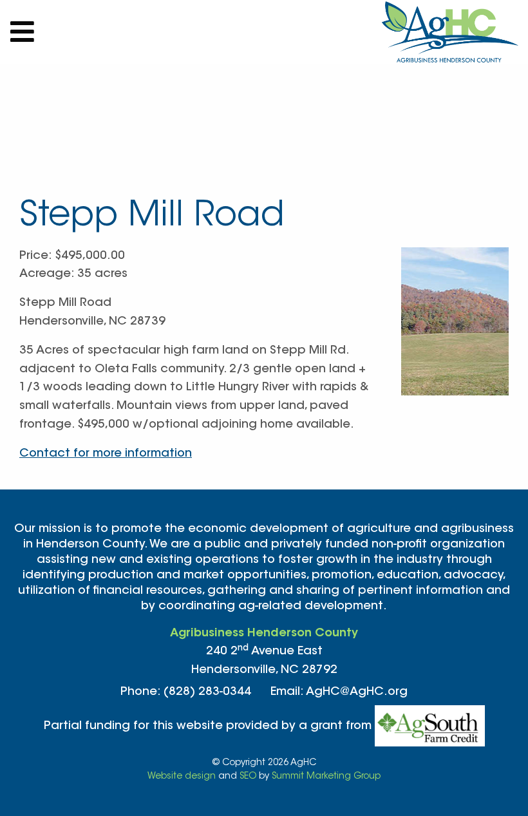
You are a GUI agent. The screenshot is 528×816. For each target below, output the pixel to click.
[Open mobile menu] (22, 32)
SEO (248, 776)
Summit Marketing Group (326, 776)
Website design (181, 776)
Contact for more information (105, 454)
